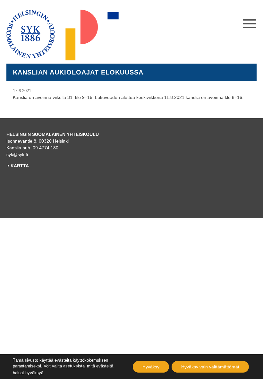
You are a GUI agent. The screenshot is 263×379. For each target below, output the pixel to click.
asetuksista (74, 366)
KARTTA (20, 165)
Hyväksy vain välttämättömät (210, 366)
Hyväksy (150, 366)
